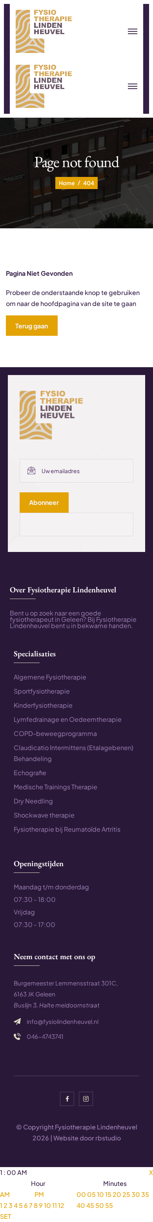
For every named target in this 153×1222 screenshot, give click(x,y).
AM (5, 1194)
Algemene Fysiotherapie (50, 677)
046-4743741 (45, 1036)
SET (5, 1216)
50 (99, 1205)
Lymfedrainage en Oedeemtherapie (68, 719)
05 (91, 1194)
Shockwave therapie (44, 815)
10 (47, 1205)
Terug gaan (31, 326)
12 (61, 1205)
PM (39, 1194)
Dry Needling (33, 801)
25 (126, 1194)
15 (108, 1194)
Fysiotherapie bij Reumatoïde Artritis (67, 829)
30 (135, 1194)
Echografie (30, 773)
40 (80, 1205)
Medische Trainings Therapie (55, 787)
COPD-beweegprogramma (55, 733)
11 (54, 1205)
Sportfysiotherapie (42, 691)
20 (117, 1194)
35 (145, 1194)
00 (81, 1194)
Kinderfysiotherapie (43, 705)
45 (90, 1205)
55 (109, 1205)
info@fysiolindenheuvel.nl (62, 1021)
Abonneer (44, 502)
